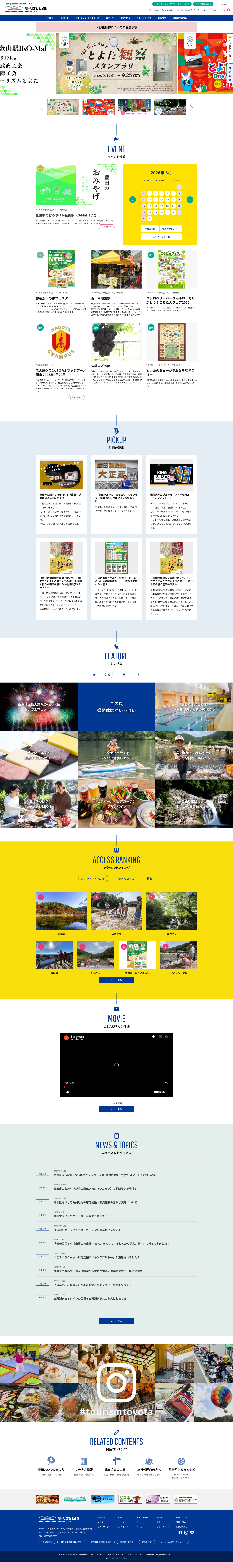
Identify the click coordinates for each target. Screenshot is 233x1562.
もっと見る (116, 980)
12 (161, 199)
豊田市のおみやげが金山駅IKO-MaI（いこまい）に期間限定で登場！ (95, 1188)
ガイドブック (190, 10)
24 (149, 212)
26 (161, 212)
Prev (42, 106)
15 (179, 199)
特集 (158, 1522)
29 (179, 212)
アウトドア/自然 (143, 17)
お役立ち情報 (142, 1517)
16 (143, 206)
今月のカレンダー (170, 228)
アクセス (204, 10)
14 (173, 199)
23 (143, 212)
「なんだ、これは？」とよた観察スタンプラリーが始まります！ (93, 1285)
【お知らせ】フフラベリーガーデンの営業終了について (87, 1230)
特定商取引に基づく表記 (100, 1542)
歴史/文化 (125, 17)
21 (173, 206)
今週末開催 (150, 228)
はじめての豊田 (180, 17)
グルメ (100, 1522)
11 (155, 199)
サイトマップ (103, 1526)
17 (149, 206)
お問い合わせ (182, 1526)
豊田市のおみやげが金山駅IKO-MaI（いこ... (68, 215)
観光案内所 (47, 1542)
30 (143, 218)
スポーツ (110, 17)
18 (155, 206)
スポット (65, 17)
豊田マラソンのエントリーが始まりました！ (81, 1216)
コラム (120, 1517)
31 (149, 218)
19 (161, 206)
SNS (214, 10)
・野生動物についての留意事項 (116, 27)
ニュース (156, 10)
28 (173, 212)
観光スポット (182, 1517)
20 (167, 206)
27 (167, 212)
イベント (50, 17)
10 (149, 199)
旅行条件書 (147, 1542)
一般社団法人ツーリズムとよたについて (172, 4)
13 (167, 199)
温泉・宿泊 (181, 1522)
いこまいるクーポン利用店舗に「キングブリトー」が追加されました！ (97, 1257)
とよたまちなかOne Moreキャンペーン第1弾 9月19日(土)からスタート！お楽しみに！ (106, 1175)
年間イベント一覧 (161, 236)
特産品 (139, 1526)
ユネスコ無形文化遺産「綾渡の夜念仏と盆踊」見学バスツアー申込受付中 (98, 1271)
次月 (190, 199)
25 (155, 212)
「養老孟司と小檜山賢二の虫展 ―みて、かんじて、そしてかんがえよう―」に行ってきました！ (112, 1243)
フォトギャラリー (171, 10)
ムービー (140, 1522)
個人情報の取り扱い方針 (71, 1542)
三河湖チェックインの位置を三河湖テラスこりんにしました (90, 1298)
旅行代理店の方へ (203, 4)
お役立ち (162, 17)
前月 (132, 199)
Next (190, 106)
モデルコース (122, 1526)
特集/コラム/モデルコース (87, 17)
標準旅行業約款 (126, 1542)
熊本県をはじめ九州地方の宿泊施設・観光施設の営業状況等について (95, 1202)
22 (179, 206)
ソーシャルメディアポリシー (173, 1542)
